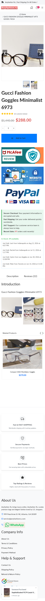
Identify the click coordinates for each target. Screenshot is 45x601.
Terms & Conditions (9, 543)
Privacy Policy (7, 548)
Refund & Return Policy (10, 574)
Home (23, 14)
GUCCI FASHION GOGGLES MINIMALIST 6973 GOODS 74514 (21, 18)
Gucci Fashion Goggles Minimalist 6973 (21, 292)
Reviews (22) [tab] (30, 276)
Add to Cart (20, 138)
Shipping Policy (7, 570)
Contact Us (6, 565)
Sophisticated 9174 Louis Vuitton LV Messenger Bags (24, 592)
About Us (5, 539)
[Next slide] (43, 333)
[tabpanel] (22, 359)
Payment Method (8, 553)
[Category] (42, 7)
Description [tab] (12, 276)
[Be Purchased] (7, 592)
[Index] (31, 8)
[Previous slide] (40, 333)
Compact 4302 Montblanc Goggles (22, 372)
